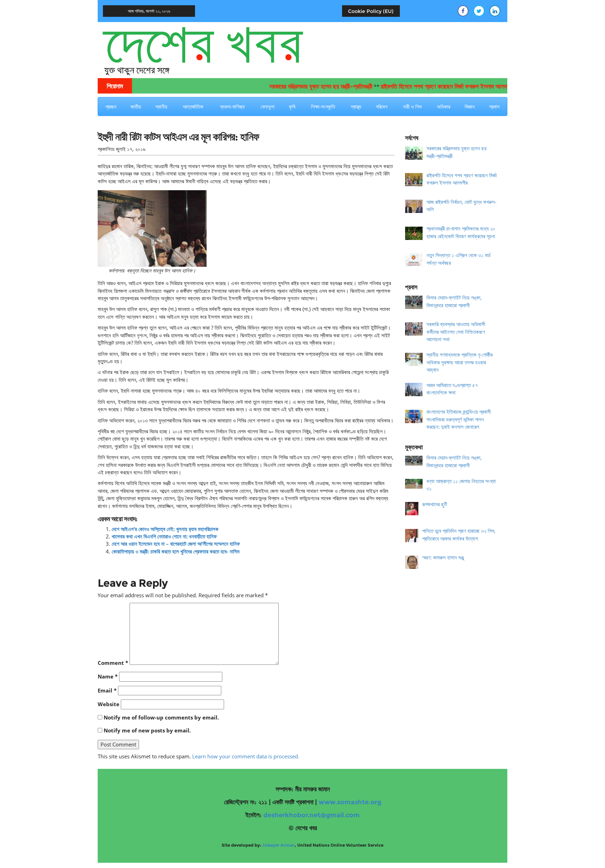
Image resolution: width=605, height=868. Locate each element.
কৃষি (292, 106)
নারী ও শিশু (412, 106)
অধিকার (443, 106)
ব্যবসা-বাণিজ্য (232, 106)
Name (108, 676)
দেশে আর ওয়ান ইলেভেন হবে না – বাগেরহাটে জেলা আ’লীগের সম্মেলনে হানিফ (176, 543)
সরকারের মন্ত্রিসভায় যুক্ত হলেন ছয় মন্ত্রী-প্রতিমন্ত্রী (304, 86)
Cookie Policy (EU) (371, 11)
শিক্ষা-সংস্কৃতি (323, 106)
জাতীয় (136, 106)
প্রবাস (494, 106)
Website (108, 704)
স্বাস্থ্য (356, 106)
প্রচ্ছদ (110, 106)
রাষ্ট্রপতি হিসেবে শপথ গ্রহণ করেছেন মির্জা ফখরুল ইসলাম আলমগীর (431, 86)
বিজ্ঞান (470, 106)
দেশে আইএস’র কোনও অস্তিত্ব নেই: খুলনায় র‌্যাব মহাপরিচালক (165, 528)
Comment (113, 662)
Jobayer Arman (278, 845)
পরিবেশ (382, 106)
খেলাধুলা (267, 106)
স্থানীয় (161, 106)
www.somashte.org (350, 802)
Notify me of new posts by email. (147, 730)
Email (107, 690)
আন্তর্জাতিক (193, 106)
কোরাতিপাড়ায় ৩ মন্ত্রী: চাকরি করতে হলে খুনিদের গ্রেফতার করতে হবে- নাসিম (175, 551)
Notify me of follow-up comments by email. (161, 717)
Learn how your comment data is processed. (245, 756)
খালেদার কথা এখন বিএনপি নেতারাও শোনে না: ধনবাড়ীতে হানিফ (164, 536)
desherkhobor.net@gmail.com (311, 815)
